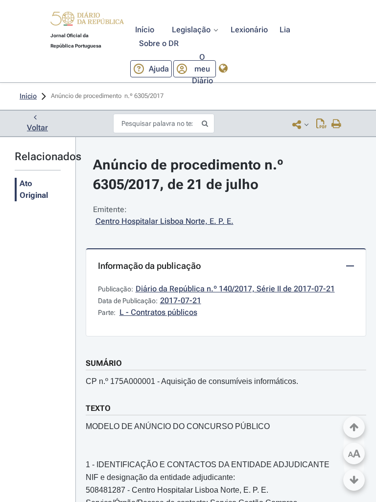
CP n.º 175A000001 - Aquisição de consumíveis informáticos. (192, 381)
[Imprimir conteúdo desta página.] (336, 124)
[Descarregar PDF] (321, 124)
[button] (87, 20)
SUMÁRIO (104, 363)
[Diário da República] (87, 21)
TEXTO (98, 408)
